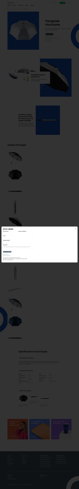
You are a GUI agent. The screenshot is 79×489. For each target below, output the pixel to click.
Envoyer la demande (7, 251)
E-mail (4, 235)
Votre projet (5, 244)
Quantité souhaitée (6, 240)
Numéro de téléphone (22, 231)
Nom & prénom (6, 231)
